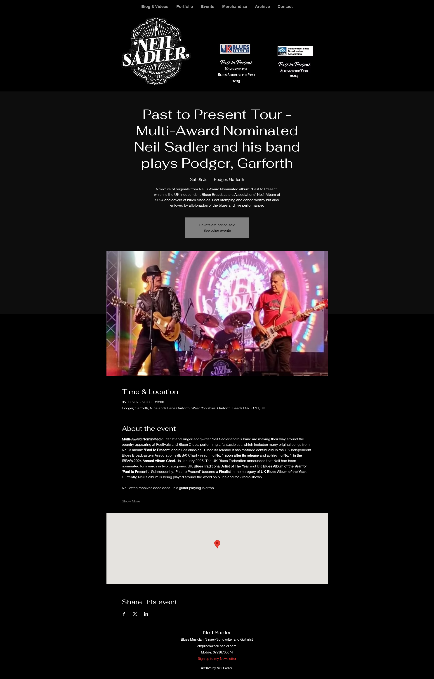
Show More (131, 501)
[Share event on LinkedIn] (146, 614)
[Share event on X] (135, 614)
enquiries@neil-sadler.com (216, 646)
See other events (217, 230)
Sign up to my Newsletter (217, 658)
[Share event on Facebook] (124, 614)
